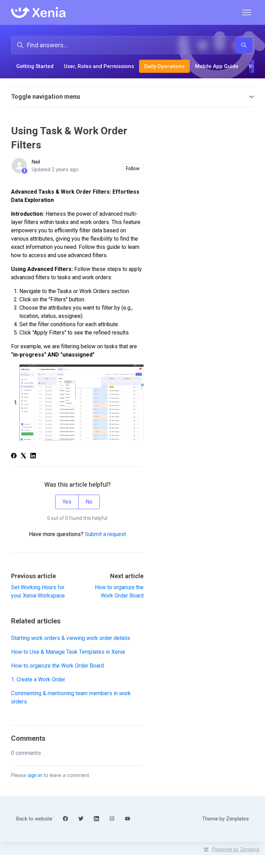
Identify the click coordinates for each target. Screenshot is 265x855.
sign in (35, 775)
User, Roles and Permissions (99, 66)
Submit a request (105, 534)
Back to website (34, 819)
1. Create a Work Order (38, 679)
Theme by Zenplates (225, 818)
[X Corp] (23, 456)
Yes (66, 501)
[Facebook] (14, 456)
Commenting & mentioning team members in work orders (71, 697)
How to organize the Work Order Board (57, 665)
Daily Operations (164, 66)
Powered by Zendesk (236, 849)
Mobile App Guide (216, 66)
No (89, 501)
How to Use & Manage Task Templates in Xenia (68, 652)
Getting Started (34, 66)
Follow (133, 168)
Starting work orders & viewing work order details (70, 638)
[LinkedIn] (33, 456)
